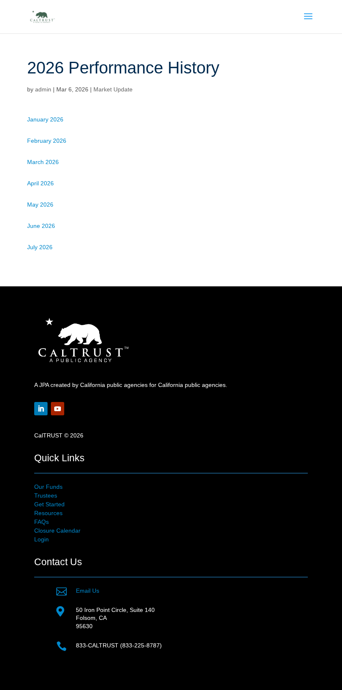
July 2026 (40, 247)
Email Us (87, 590)
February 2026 (46, 140)
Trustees (45, 495)
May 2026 (40, 204)
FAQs (41, 521)
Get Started (49, 504)
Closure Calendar (57, 530)
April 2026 (40, 183)
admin (43, 89)
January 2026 (45, 119)
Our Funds (48, 486)
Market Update (113, 89)
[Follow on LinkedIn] (41, 408)
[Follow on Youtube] (57, 408)
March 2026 (43, 162)
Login (41, 539)
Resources (48, 513)
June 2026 (41, 225)
